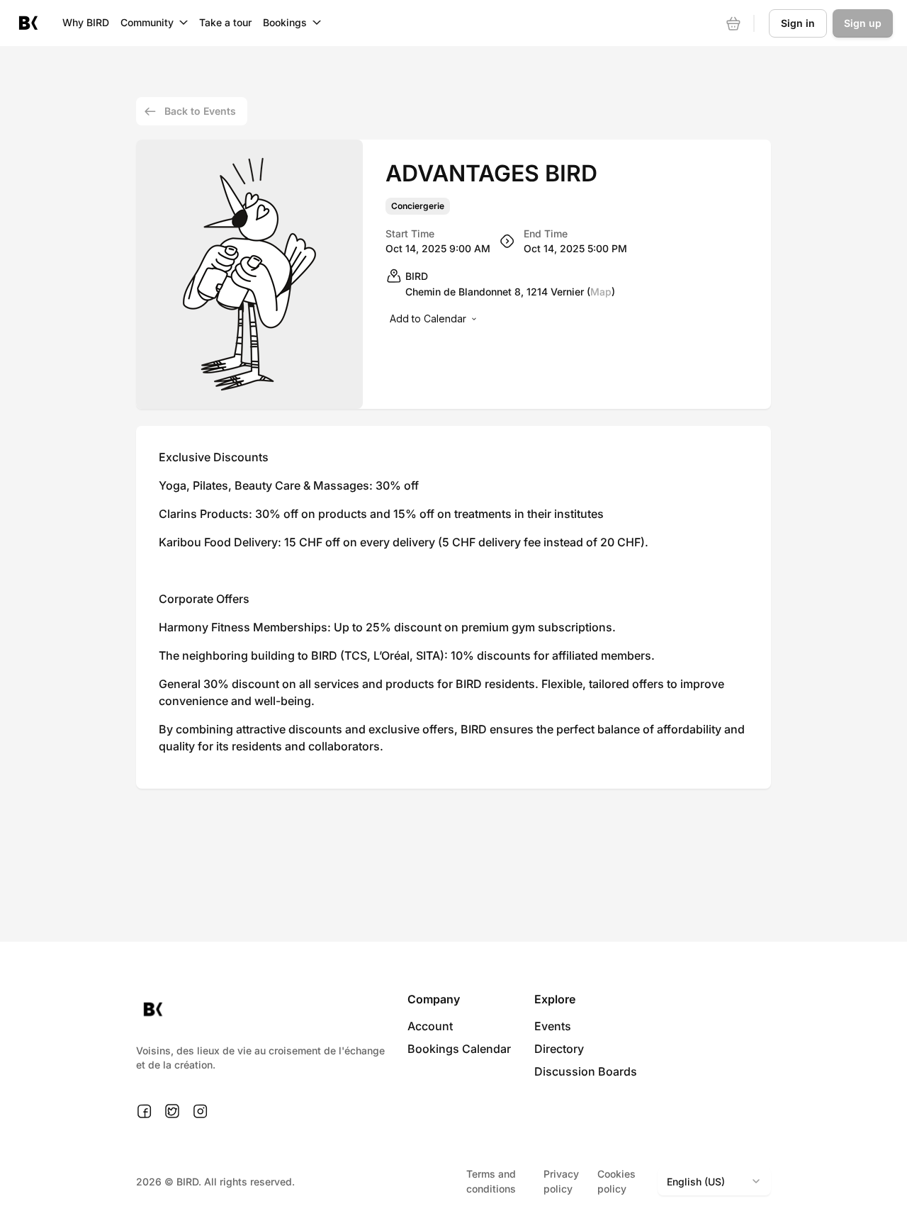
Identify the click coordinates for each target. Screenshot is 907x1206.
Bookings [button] (285, 22)
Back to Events (200, 111)
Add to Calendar (428, 318)
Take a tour (225, 22)
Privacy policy (561, 1181)
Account (430, 1026)
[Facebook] (144, 1112)
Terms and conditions (491, 1181)
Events (552, 1026)
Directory (559, 1049)
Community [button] (147, 22)
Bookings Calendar (459, 1049)
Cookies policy (616, 1181)
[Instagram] (200, 1112)
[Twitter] (172, 1112)
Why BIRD (85, 22)
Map (601, 292)
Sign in (798, 23)
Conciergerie (417, 206)
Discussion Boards (585, 1071)
